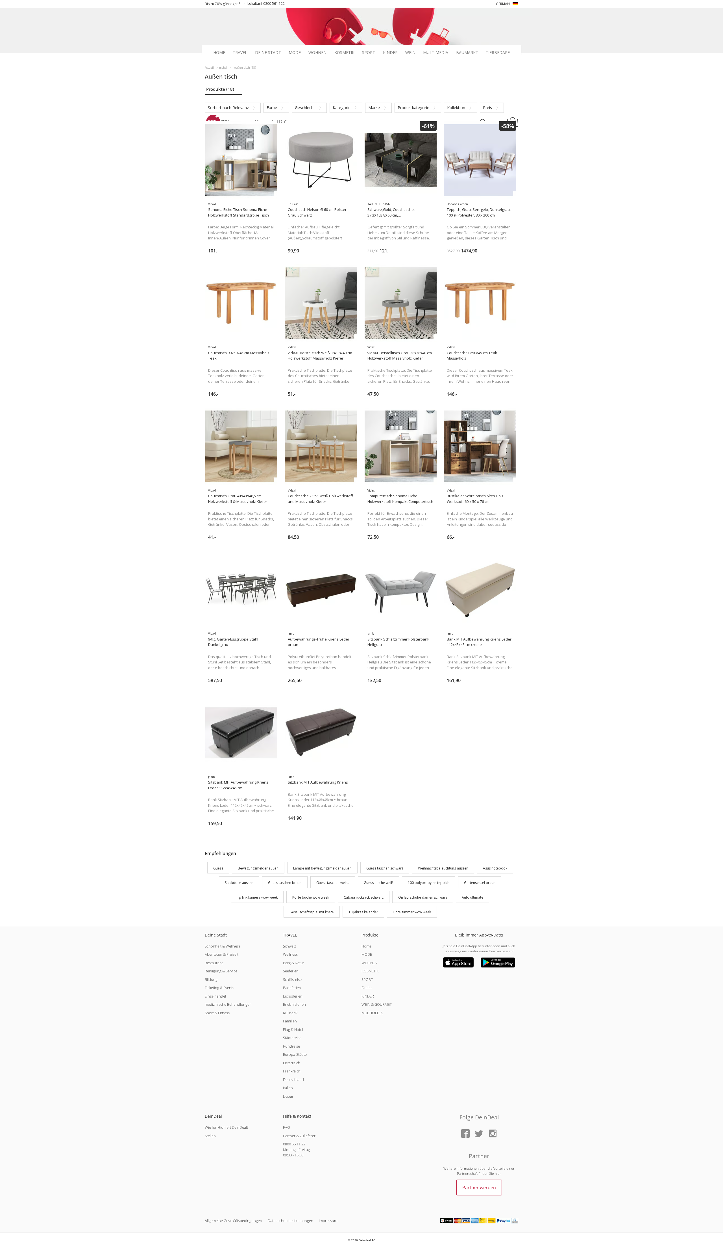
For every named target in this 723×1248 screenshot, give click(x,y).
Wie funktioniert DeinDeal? (226, 1127)
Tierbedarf (498, 53)
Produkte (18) (220, 89)
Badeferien (292, 987)
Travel (240, 53)
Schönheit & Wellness (222, 946)
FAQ (286, 1127)
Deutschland (293, 1079)
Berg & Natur (293, 962)
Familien (290, 1021)
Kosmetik (344, 53)
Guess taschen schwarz (384, 868)
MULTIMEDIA (372, 1012)
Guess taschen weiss (332, 883)
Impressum (328, 1220)
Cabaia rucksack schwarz (364, 897)
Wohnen (317, 53)
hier (498, 1173)
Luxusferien (292, 996)
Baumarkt (467, 53)
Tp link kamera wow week (257, 897)
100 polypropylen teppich (428, 883)
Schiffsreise (292, 979)
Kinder (390, 53)
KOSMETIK (370, 971)
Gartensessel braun (479, 883)
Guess (218, 868)
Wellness (290, 954)
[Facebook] (465, 1134)
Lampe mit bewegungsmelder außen (322, 868)
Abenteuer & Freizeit (221, 954)
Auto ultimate (472, 897)
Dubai (288, 1096)
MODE (367, 954)
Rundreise (291, 1046)
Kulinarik (290, 1012)
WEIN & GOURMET (377, 1004)
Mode (295, 53)
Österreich (291, 1062)
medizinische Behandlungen (228, 1004)
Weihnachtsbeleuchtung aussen (443, 868)
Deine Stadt (268, 53)
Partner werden (479, 1187)
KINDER (368, 996)
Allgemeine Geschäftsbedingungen (233, 1220)
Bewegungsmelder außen (258, 868)
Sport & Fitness (217, 1012)
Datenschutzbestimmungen (290, 1220)
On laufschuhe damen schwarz (422, 897)
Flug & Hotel (293, 1029)
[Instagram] (492, 1134)
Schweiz (289, 946)
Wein (410, 53)
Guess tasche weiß (378, 883)
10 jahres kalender (363, 912)
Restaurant (214, 962)
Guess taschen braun (285, 883)
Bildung (211, 979)
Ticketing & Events (219, 987)
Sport (368, 53)
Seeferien (291, 971)
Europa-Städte (295, 1054)
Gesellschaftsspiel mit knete (311, 912)
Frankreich (291, 1071)
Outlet (367, 987)
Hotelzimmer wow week (412, 912)
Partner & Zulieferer (299, 1135)
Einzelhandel (215, 996)
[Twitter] (479, 1134)
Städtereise (292, 1037)
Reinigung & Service (221, 971)
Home (219, 53)
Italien (288, 1087)
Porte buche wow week (310, 897)
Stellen (210, 1135)
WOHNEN (369, 962)
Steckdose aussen (239, 883)
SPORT (367, 979)
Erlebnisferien (294, 1004)
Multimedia (435, 53)
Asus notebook (495, 868)
